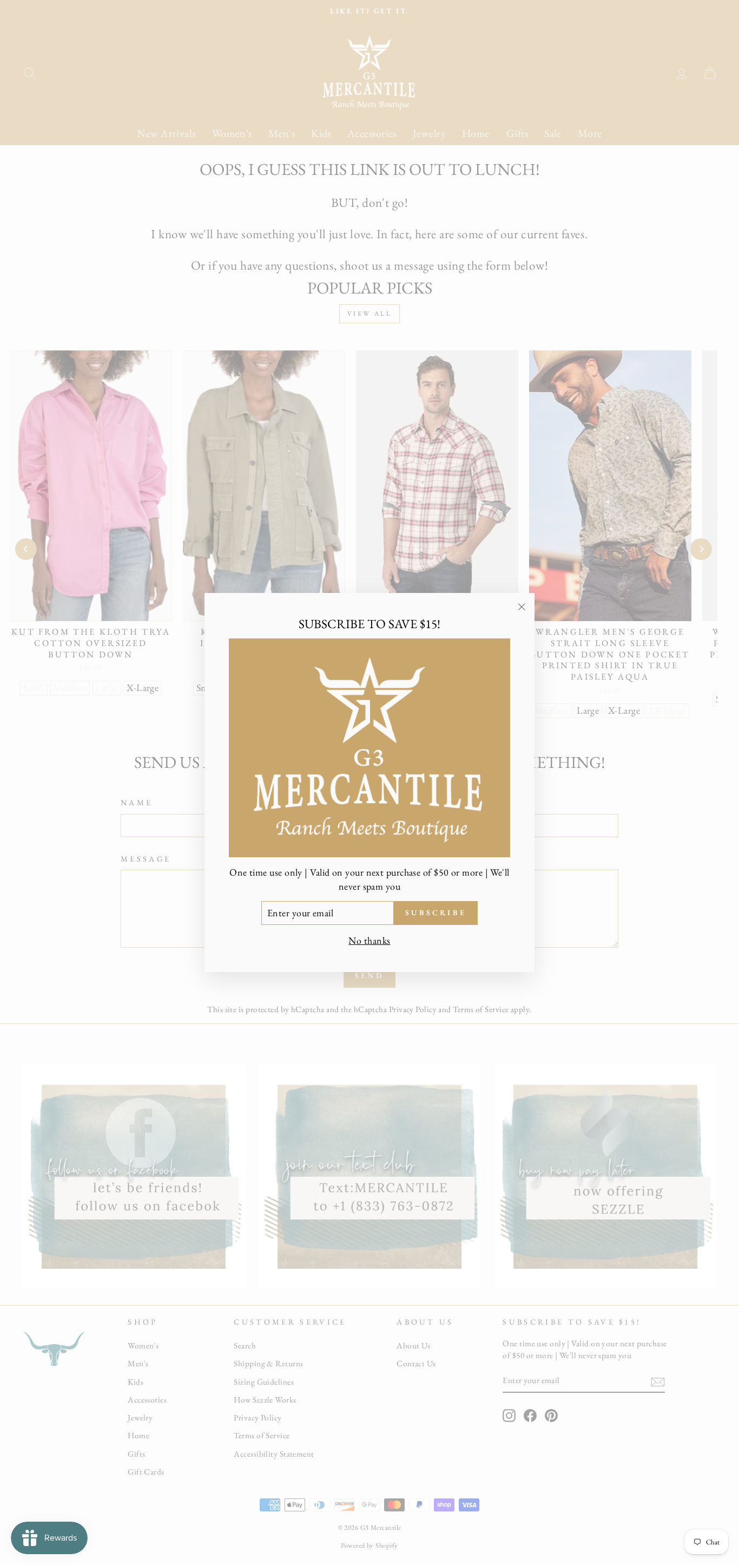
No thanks (369, 940)
